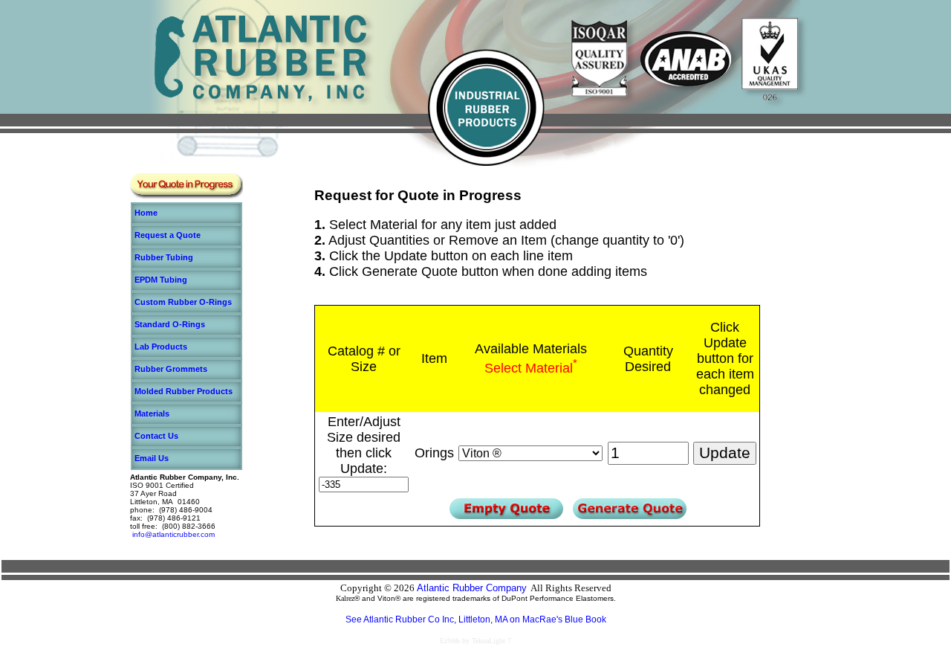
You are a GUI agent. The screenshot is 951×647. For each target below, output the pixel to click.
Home (146, 212)
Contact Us (156, 435)
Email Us (151, 458)
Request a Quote (167, 235)
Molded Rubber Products (183, 391)
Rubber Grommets (170, 368)
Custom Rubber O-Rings (183, 301)
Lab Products (160, 346)
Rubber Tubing (163, 257)
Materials (151, 413)
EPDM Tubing (160, 279)
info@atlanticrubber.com (173, 534)
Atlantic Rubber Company (472, 587)
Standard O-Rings (169, 324)
